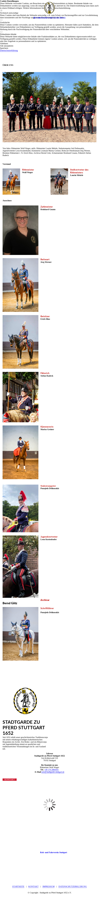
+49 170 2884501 (51, 770)
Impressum (49, 886)
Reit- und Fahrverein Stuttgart (53, 852)
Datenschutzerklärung (73, 886)
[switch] (1, 32)
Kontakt (33, 886)
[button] (49, 43)
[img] (49, 7)
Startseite (18, 886)
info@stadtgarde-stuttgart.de (52, 772)
